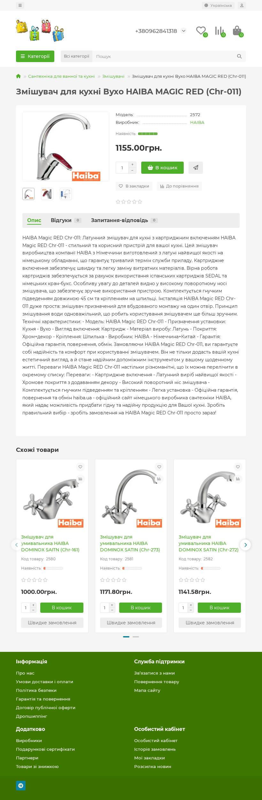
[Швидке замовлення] (196, 168)
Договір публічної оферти (45, 707)
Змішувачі (113, 76)
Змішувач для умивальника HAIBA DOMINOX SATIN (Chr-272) (209, 543)
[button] (16, 545)
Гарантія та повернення (43, 698)
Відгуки (65, 220)
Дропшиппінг (31, 716)
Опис (34, 220)
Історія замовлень (155, 749)
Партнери (27, 757)
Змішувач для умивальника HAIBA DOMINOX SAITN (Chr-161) (50, 543)
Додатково (30, 729)
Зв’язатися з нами (154, 673)
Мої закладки (149, 757)
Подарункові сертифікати (45, 749)
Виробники (29, 740)
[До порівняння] (80, 479)
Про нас (25, 673)
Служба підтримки (159, 662)
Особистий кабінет (159, 729)
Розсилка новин (152, 766)
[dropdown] (20, 5)
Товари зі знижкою (37, 766)
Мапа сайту (147, 690)
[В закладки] (80, 466)
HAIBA (197, 122)
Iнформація (31, 662)
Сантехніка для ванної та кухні (61, 76)
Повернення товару (156, 681)
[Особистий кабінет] (242, 5)
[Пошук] (239, 56)
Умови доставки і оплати (44, 681)
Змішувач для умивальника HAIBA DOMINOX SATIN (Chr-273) (130, 543)
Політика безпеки (36, 690)
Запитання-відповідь (123, 220)
